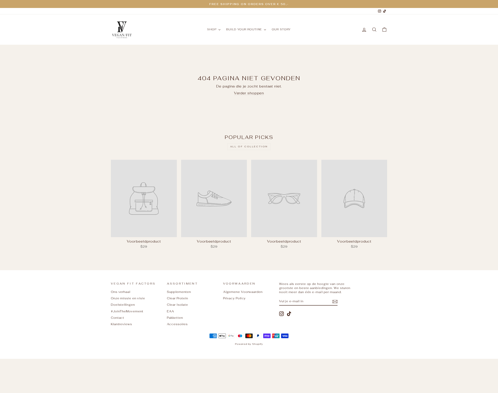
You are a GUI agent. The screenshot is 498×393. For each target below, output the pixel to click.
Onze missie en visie (128, 298)
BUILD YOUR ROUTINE (244, 29)
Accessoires (177, 324)
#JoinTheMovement (127, 311)
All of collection (249, 146)
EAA (170, 311)
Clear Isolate (177, 305)
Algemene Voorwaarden (243, 292)
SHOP (212, 29)
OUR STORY (281, 29)
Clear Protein (177, 298)
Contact (117, 318)
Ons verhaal (120, 292)
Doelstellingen (123, 305)
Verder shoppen (249, 93)
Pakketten (175, 318)
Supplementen (179, 292)
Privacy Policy (234, 298)
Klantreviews (121, 324)
